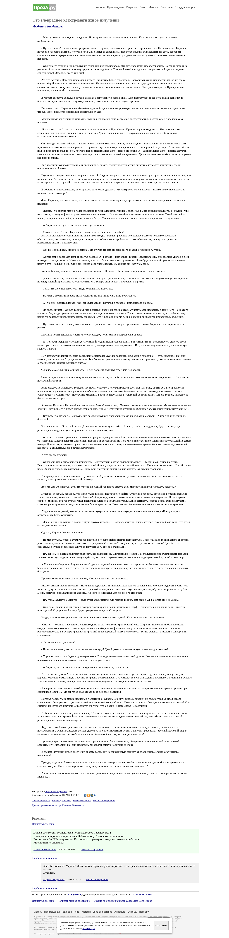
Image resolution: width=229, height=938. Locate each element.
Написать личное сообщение (74, 900)
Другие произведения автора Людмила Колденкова (58, 805)
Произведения (115, 7)
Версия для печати (61, 800)
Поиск (143, 7)
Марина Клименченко (44, 849)
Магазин (153, 7)
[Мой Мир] (91, 795)
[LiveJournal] (95, 795)
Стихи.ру (132, 911)
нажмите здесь (89, 929)
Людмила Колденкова (48, 26)
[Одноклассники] (88, 795)
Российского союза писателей (106, 934)
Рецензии (131, 7)
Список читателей (41, 800)
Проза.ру (144, 911)
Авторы (100, 7)
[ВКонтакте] (85, 795)
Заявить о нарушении (104, 800)
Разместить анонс (82, 800)
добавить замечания (45, 858)
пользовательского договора (158, 917)
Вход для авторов (185, 7)
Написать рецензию (43, 823)
